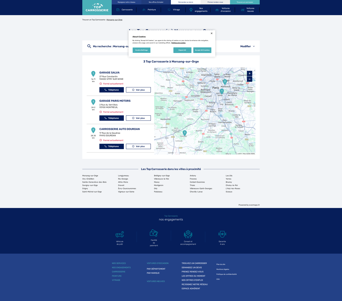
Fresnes (193, 179)
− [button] (249, 79)
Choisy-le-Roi (232, 185)
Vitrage (116, 280)
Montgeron (158, 185)
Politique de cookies (178, 43)
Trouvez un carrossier (194, 263)
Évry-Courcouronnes (127, 188)
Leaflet (239, 153)
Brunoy (229, 182)
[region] (172, 43)
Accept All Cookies (202, 50)
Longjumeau (123, 176)
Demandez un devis (192, 267)
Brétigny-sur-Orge (162, 176)
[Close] (212, 33)
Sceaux (229, 192)
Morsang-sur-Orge (90, 176)
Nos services (119, 263)
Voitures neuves (156, 281)
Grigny (85, 188)
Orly (155, 188)
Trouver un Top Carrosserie (93, 20)
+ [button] (249, 73)
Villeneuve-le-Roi (161, 179)
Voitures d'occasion (157, 263)
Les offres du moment (193, 276)
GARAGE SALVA (109, 72)
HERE (253, 153)
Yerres (228, 179)
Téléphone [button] (113, 90)
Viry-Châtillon (88, 179)
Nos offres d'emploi (192, 280)
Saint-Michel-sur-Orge (92, 192)
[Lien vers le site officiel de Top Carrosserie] (97, 7)
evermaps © (254, 205)
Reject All (182, 50)
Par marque (153, 273)
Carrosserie (118, 271)
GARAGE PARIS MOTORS (115, 100)
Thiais (192, 185)
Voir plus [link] (140, 90)
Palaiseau (158, 192)
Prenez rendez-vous (192, 271)
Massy (157, 182)
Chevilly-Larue (196, 192)
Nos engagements (121, 267)
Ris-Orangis (123, 179)
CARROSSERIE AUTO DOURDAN (119, 129)
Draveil (121, 185)
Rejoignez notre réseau (195, 284)
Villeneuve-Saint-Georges (201, 188)
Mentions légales (222, 269)
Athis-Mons (123, 182)
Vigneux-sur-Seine (126, 192)
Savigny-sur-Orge (90, 185)
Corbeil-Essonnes (197, 182)
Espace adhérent (191, 288)
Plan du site (220, 264)
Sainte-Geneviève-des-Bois (94, 182)
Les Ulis (229, 176)
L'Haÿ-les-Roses (233, 188)
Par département (156, 269)
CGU (218, 279)
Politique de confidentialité (226, 274)
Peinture (117, 276)
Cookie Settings (141, 50)
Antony (193, 176)
